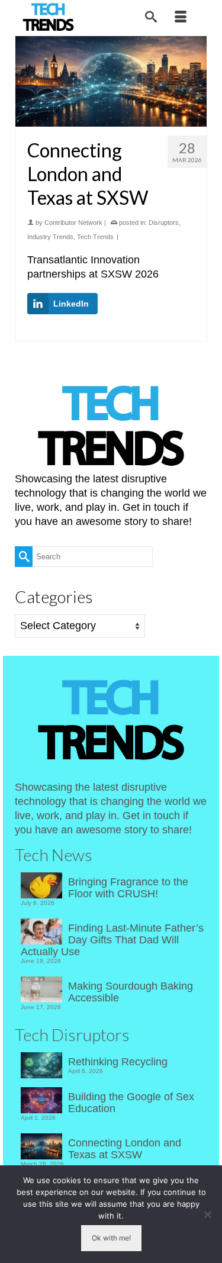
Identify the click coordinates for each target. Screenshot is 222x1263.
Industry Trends (50, 236)
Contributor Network (73, 222)
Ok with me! (111, 1237)
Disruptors (164, 222)
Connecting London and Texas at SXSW (124, 1149)
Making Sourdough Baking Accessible (130, 992)
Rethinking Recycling (118, 1062)
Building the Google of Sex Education (131, 1102)
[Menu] (180, 18)
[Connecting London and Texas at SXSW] (111, 81)
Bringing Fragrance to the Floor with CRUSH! (128, 888)
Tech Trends (95, 236)
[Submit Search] (24, 556)
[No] (207, 1214)
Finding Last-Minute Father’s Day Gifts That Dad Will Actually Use (112, 940)
